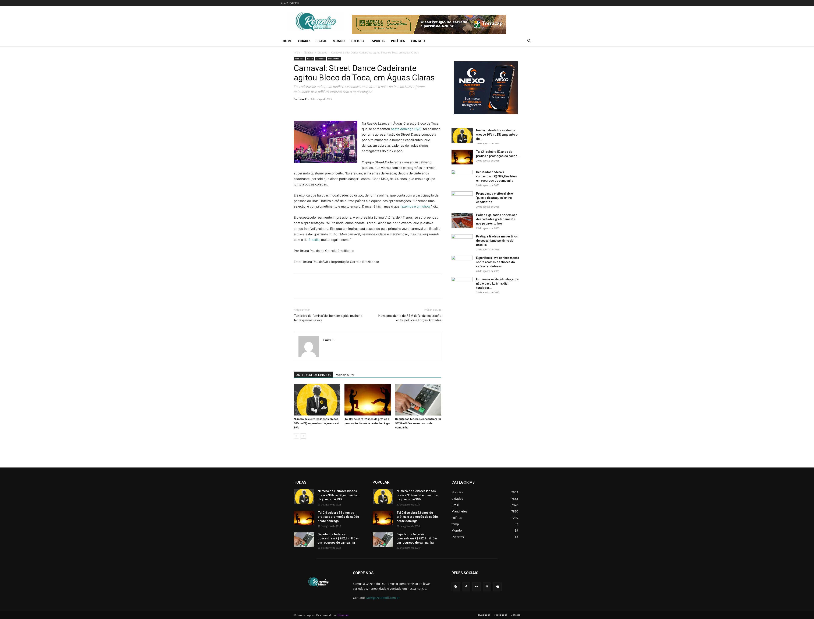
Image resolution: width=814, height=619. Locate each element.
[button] (529, 41)
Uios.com (342, 615)
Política (398, 41)
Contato (418, 41)
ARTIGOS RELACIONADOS (313, 375)
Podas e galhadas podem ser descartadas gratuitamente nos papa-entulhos (496, 219)
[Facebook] (298, 108)
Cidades (304, 41)
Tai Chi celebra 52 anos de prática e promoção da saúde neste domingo (338, 517)
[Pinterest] (317, 108)
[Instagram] (487, 587)
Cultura (358, 41)
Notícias (309, 52)
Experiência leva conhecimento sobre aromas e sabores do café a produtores (497, 262)
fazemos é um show (415, 206)
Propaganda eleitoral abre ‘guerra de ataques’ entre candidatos (494, 198)
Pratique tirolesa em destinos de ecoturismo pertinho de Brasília (497, 241)
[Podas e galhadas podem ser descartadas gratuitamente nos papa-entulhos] (462, 220)
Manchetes (333, 58)
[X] (308, 108)
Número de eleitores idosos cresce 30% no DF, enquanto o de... (497, 134)
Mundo (339, 41)
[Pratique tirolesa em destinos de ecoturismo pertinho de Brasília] (462, 241)
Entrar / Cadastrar (289, 2)
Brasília (313, 240)
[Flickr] (476, 587)
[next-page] (303, 436)
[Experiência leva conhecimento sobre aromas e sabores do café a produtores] (462, 263)
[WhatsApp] (327, 108)
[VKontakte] (497, 587)
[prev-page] (296, 436)
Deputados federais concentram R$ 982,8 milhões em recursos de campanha (418, 423)
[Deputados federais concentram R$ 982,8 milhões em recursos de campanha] (418, 399)
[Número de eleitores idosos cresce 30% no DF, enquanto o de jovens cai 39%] (317, 399)
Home (287, 41)
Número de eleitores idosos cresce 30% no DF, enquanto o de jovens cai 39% (316, 423)
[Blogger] (456, 587)
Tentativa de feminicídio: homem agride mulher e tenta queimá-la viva (328, 318)
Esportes (378, 41)
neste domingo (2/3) (406, 129)
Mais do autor (345, 375)
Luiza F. (303, 99)
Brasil (321, 41)
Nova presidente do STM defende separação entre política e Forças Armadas (409, 318)
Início (297, 52)
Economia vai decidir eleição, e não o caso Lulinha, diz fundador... (497, 283)
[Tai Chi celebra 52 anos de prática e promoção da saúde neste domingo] (367, 399)
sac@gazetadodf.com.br (383, 598)
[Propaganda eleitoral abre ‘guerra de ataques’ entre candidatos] (462, 198)
